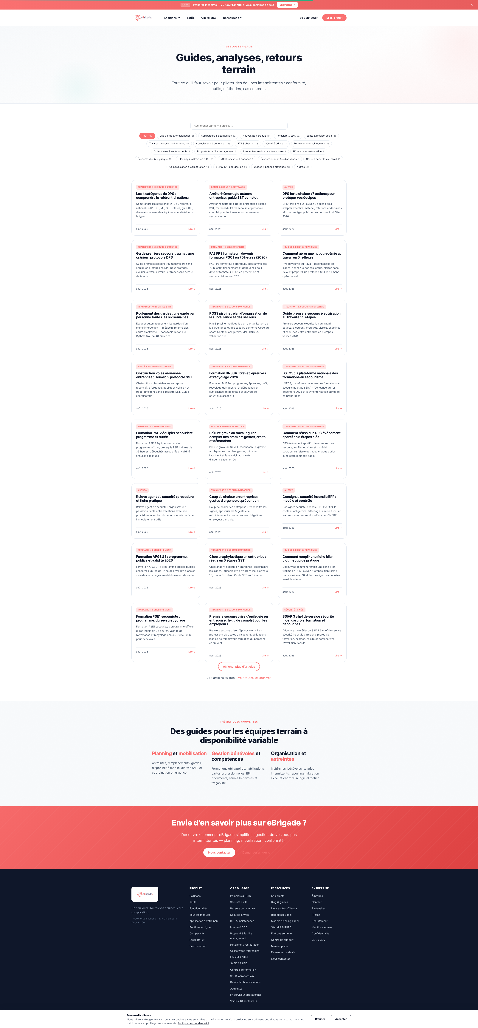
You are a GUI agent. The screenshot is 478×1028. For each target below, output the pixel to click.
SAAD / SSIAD (238, 963)
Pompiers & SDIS (288, 135)
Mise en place (279, 946)
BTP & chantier (248, 143)
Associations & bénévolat (213, 143)
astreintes (282, 759)
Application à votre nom (204, 920)
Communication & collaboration (189, 166)
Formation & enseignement (311, 143)
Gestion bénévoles (233, 753)
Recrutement (320, 920)
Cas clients (208, 17)
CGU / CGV (318, 939)
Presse (316, 914)
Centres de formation (243, 969)
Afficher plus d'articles (239, 666)
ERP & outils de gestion (231, 166)
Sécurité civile (238, 902)
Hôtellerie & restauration (308, 151)
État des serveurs (281, 933)
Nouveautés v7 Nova (284, 908)
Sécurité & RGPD (281, 927)
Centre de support (282, 939)
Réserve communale (242, 908)
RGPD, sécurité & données (237, 158)
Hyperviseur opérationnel (245, 994)
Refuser (320, 1019)
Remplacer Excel (281, 914)
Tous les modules (200, 914)
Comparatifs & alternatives (218, 135)
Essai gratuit (334, 17)
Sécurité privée (276, 143)
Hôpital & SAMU (239, 957)
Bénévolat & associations (245, 982)
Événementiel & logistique (155, 158)
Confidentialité (320, 933)
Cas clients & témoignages (177, 135)
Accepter (341, 1019)
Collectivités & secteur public (172, 151)
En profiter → (287, 4)
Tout (147, 135)
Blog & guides (279, 902)
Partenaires (319, 908)
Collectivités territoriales (244, 950)
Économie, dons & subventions (280, 158)
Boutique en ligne (200, 927)
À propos (317, 895)
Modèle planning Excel (285, 920)
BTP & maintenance (242, 920)
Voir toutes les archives (254, 678)
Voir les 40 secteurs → (243, 1001)
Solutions (170, 17)
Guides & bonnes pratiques (272, 166)
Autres (303, 166)
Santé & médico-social (321, 135)
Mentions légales (322, 927)
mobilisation (193, 753)
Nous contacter (219, 852)
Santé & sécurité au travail (323, 158)
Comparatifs (197, 933)
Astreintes (236, 988)
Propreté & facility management (216, 151)
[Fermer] (472, 5)
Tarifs (191, 17)
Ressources (231, 17)
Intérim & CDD (238, 927)
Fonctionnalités (199, 908)
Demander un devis (256, 852)
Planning (162, 753)
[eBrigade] (143, 18)
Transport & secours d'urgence (169, 143)
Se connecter (308, 17)
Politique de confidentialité (193, 1023)
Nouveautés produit (256, 135)
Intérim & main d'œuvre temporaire (264, 151)
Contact (317, 902)
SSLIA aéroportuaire (242, 976)
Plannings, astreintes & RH (196, 158)
